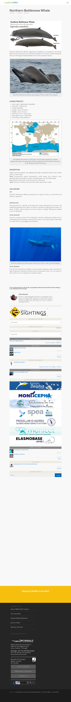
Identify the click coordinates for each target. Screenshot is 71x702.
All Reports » (58, 342)
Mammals (26, 13)
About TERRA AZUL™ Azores (20, 609)
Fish (50, 367)
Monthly (52, 342)
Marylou (13, 13)
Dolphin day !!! (17, 352)
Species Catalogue (35, 360)
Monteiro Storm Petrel (19, 362)
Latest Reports (35, 339)
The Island (35, 462)
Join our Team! (15, 623)
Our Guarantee (16, 614)
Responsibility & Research (19, 618)
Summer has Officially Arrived (21, 372)
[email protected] (20, 654)
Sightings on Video (35, 327)
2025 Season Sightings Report (16, 341)
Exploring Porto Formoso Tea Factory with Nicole (25, 464)
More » (59, 459)
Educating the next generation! (21, 449)
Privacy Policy (55, 692)
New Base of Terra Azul (19, 454)
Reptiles (54, 367)
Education (35, 346)
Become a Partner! (17, 627)
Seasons (47, 342)
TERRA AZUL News (35, 447)
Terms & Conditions (46, 692)
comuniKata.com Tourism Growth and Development (28, 692)
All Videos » (58, 328)
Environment (35, 370)
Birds (46, 367)
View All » (59, 357)
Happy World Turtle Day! (20, 348)
